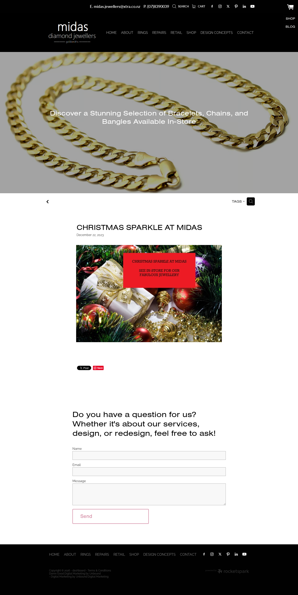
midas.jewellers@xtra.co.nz (117, 6)
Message (79, 480)
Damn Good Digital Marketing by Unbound (75, 573)
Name (77, 448)
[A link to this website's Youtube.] (252, 6)
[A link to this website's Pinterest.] (236, 6)
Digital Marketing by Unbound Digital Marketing (79, 576)
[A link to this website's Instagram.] (220, 6)
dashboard (78, 570)
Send (86, 516)
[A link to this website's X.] (228, 6)
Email (76, 464)
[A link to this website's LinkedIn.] (244, 6)
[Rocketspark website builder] (227, 571)
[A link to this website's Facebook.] (212, 6)
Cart (201, 6)
